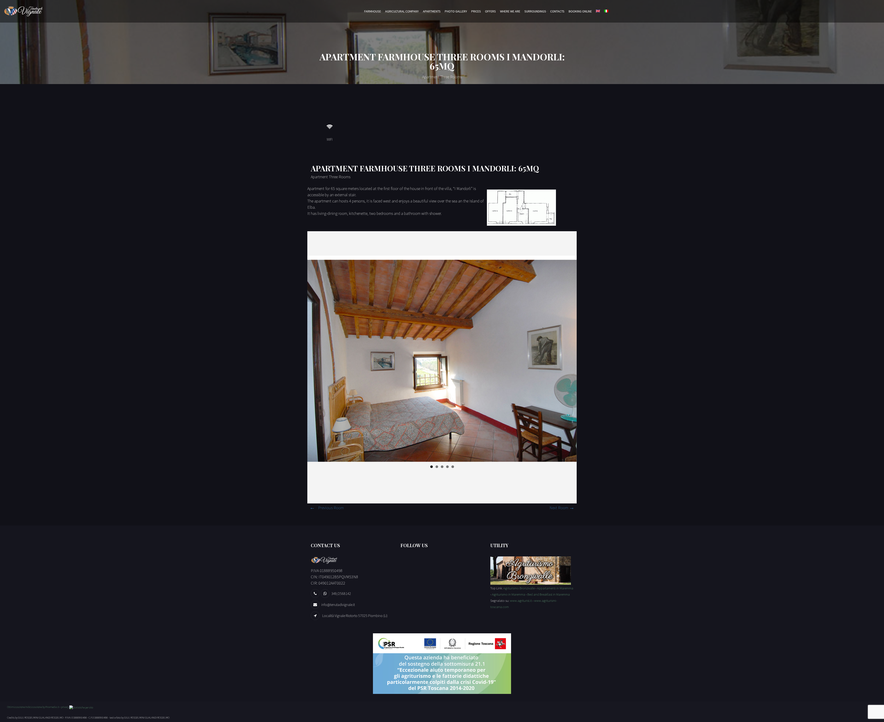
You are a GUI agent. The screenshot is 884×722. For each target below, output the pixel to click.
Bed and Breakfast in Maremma (548, 594)
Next (583, 358)
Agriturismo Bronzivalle (519, 588)
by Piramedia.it (50, 707)
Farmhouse (372, 11)
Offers (490, 11)
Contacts (557, 11)
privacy (65, 707)
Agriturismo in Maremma (508, 594)
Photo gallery (456, 11)
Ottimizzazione (16, 707)
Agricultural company (402, 11)
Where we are (510, 11)
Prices (476, 11)
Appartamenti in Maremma (555, 588)
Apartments (432, 11)
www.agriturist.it (521, 601)
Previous (300, 358)
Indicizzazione (33, 707)
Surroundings (535, 11)
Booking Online (580, 11)
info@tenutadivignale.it (338, 604)
